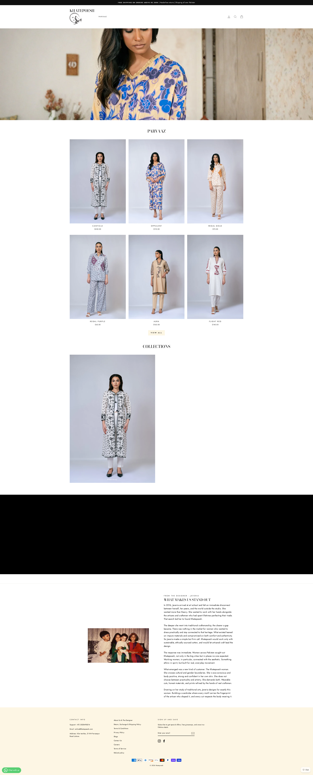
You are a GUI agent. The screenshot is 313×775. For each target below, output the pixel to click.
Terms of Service (120, 748)
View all (156, 333)
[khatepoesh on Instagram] (159, 741)
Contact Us (118, 740)
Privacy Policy (119, 732)
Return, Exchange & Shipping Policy (127, 724)
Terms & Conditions (121, 728)
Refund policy (119, 753)
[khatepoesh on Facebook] (164, 741)
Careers (117, 744)
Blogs (116, 736)
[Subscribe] (193, 733)
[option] (156, 2)
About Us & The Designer (123, 720)
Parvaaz (103, 17)
